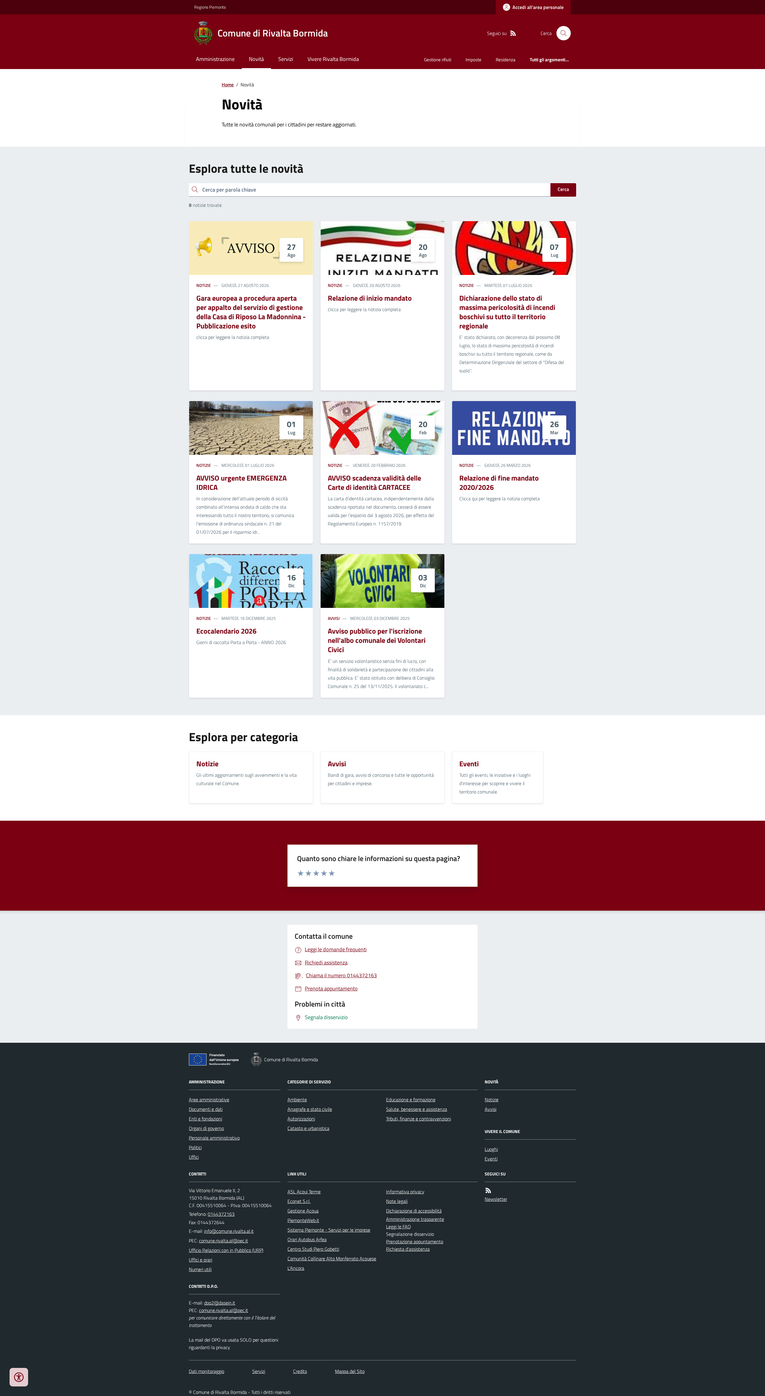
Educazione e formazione (410, 1099)
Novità (256, 59)
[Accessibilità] (19, 1377)
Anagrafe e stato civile (309, 1109)
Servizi (285, 59)
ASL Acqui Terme (304, 1191)
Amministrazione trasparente (415, 1219)
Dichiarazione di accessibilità (414, 1210)
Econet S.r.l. (298, 1201)
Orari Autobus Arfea (307, 1239)
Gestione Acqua (303, 1210)
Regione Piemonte (210, 7)
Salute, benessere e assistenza (416, 1109)
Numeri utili (200, 1269)
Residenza (505, 59)
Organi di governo (206, 1128)
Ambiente (297, 1099)
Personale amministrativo (214, 1137)
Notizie (203, 285)
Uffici (194, 1156)
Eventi (491, 1158)
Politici (195, 1147)
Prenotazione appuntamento (414, 1241)
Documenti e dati (206, 1109)
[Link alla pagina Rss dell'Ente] (488, 1190)
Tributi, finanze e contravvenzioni (418, 1118)
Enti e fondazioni (205, 1118)
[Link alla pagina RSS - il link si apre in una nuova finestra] (513, 33)
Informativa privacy (405, 1191)
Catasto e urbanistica (308, 1128)
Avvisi (334, 618)
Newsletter (496, 1199)
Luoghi (491, 1149)
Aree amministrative (209, 1099)
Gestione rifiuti (437, 59)
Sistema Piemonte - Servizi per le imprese (328, 1229)
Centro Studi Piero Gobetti (313, 1249)
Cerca (563, 189)
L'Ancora (295, 1268)
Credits (300, 1371)
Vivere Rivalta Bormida (333, 59)
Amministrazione (215, 59)
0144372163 (221, 1214)
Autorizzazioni (301, 1118)
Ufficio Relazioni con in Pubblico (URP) (226, 1250)
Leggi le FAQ (398, 1226)
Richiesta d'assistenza (408, 1249)
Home (228, 84)
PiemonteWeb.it (303, 1220)
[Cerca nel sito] (561, 33)
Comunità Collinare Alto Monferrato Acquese (331, 1258)
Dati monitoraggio (206, 1371)
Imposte (473, 59)
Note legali (397, 1201)
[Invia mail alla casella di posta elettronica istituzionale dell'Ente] (229, 1231)
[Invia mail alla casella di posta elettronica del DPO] (219, 1303)
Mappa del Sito (350, 1371)
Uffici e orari (200, 1259)
